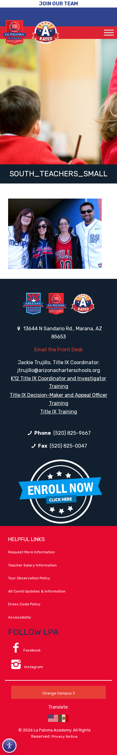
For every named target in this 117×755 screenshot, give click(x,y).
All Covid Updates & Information (37, 591)
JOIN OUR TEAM (58, 4)
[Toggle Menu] (109, 32)
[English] (53, 718)
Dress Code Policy (24, 604)
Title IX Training (58, 412)
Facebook (32, 650)
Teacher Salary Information (32, 565)
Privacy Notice (64, 736)
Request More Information (31, 552)
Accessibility (19, 617)
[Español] (64, 718)
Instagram (33, 667)
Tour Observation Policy (29, 578)
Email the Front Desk (58, 350)
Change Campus (57, 693)
